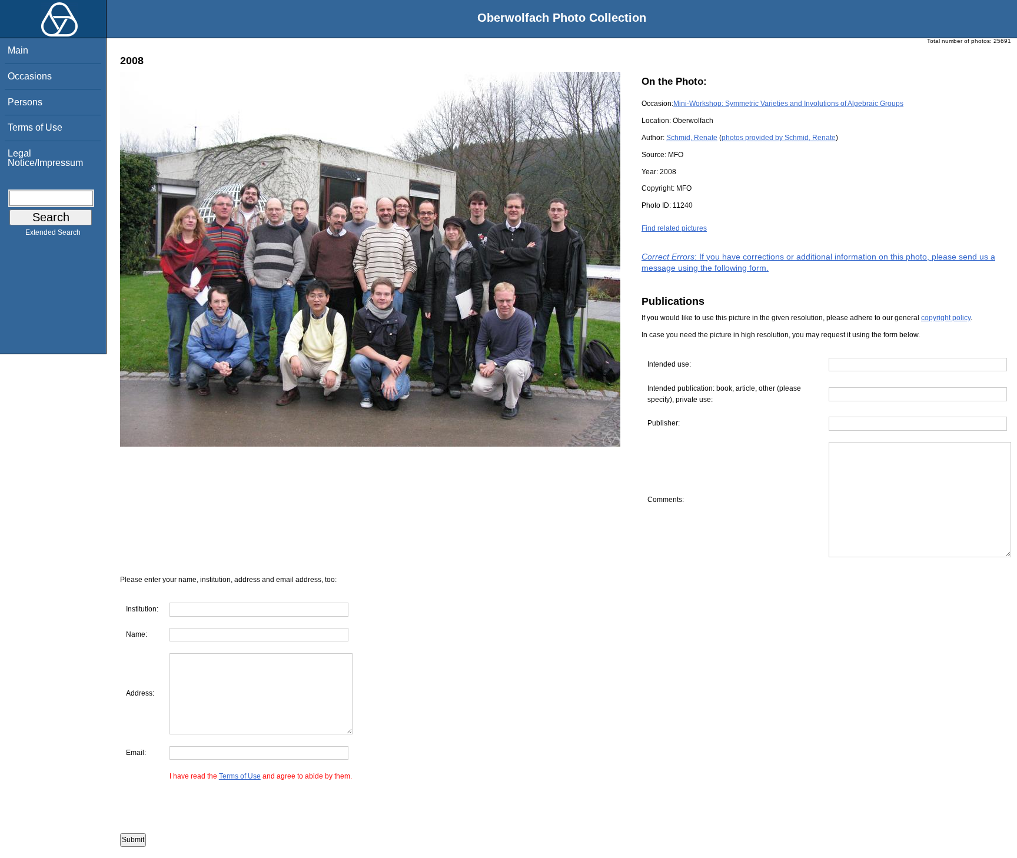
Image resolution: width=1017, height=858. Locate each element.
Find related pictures (674, 228)
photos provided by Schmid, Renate (779, 138)
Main (18, 50)
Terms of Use (35, 127)
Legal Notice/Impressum (45, 158)
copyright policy (946, 318)
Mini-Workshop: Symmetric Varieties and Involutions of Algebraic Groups (788, 103)
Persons (25, 102)
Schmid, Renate (691, 138)
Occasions (30, 76)
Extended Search (53, 232)
